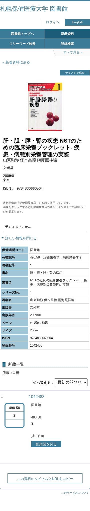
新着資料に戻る (18, 62)
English (77, 22)
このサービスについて (75, 492)
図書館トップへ (22, 34)
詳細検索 (67, 44)
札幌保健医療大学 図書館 (34, 8)
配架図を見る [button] (46, 444)
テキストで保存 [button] (74, 72)
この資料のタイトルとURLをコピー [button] (45, 479)
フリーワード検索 (23, 44)
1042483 (36, 397)
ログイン (53, 22)
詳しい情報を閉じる (21, 238)
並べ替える (41, 382)
